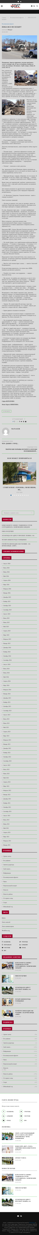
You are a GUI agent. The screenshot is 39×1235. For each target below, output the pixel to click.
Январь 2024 (6, 694)
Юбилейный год (8, 907)
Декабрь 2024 (7, 647)
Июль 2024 (6, 668)
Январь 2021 (6, 845)
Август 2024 (6, 664)
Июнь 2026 (6, 572)
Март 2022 (6, 786)
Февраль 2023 (7, 740)
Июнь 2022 (6, 773)
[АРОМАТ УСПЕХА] (7, 1161)
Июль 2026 (6, 568)
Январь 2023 (6, 744)
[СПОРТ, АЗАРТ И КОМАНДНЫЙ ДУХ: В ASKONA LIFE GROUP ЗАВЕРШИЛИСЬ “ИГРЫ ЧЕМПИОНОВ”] (7, 1136)
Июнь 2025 (6, 622)
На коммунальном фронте (17, 17)
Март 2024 (6, 685)
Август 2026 (6, 563)
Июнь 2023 (6, 723)
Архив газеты (7, 856)
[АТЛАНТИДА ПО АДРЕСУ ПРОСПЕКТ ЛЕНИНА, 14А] (7, 990)
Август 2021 (6, 815)
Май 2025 (6, 626)
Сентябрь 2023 (7, 710)
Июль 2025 (6, 618)
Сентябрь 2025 (7, 610)
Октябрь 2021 (7, 807)
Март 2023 (6, 736)
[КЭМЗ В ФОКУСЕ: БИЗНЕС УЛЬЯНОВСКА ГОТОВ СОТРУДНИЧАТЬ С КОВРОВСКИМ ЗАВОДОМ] (7, 966)
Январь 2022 (6, 794)
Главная (4, 17)
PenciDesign (32, 1222)
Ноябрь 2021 (6, 803)
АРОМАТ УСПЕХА (20, 1158)
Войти (3, 918)
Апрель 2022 (7, 782)
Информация (7, 873)
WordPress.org (6, 930)
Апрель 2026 (7, 580)
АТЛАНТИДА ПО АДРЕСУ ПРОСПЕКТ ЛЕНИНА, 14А (18, 535)
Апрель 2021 (7, 832)
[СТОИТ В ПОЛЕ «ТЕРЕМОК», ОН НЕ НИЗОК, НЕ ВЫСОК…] (19, 473)
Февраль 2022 (7, 790)
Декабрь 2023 (7, 698)
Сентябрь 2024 (7, 660)
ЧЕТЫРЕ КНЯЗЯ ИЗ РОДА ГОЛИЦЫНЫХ (14, 540)
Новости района (7, 894)
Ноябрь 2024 (6, 652)
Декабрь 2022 (7, 748)
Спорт (5, 902)
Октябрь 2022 (7, 757)
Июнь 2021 (6, 824)
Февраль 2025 (7, 639)
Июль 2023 (6, 719)
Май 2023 (6, 727)
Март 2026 (6, 584)
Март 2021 (6, 837)
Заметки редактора (8, 865)
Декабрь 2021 (7, 799)
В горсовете (6, 411)
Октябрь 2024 (7, 656)
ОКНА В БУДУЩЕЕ (8, 531)
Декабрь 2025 (7, 597)
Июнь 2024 (6, 673)
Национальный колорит (10, 886)
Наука (5, 881)
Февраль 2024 (7, 689)
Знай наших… (7, 869)
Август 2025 (6, 614)
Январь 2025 (6, 643)
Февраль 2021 (7, 841)
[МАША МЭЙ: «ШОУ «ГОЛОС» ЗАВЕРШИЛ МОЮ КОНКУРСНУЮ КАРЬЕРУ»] (7, 1149)
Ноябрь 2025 (6, 601)
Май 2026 (6, 576)
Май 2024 (6, 677)
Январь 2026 (6, 593)
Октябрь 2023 (7, 706)
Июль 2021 (6, 820)
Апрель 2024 (7, 681)
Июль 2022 (6, 769)
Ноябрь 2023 (6, 702)
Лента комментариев (8, 926)
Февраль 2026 (7, 589)
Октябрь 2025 (7, 605)
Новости (5, 890)
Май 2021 (6, 828)
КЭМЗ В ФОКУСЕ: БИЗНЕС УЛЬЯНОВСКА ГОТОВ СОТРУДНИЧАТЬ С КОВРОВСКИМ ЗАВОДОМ (17, 526)
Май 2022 (6, 778)
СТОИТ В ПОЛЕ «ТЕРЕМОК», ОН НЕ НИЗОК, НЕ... (19, 488)
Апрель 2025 (7, 631)
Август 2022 (6, 765)
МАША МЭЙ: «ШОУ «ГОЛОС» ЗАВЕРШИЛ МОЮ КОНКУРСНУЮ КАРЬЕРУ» (25, 1148)
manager (10, 30)
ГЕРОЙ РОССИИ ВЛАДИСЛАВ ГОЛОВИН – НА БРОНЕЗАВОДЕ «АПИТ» (16, 545)
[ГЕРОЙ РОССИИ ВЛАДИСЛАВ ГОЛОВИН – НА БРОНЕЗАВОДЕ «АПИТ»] (7, 1014)
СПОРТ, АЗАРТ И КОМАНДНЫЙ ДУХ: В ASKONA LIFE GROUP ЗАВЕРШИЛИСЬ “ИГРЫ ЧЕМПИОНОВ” (24, 1135)
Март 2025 (6, 635)
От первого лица (8, 898)
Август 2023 (6, 715)
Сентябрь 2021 (7, 811)
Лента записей (6, 922)
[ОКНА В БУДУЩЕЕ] (7, 979)
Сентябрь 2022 (7, 761)
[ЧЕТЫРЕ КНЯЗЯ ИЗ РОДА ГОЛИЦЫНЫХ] (7, 1002)
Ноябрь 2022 (6, 752)
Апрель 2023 (7, 731)
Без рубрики (6, 860)
